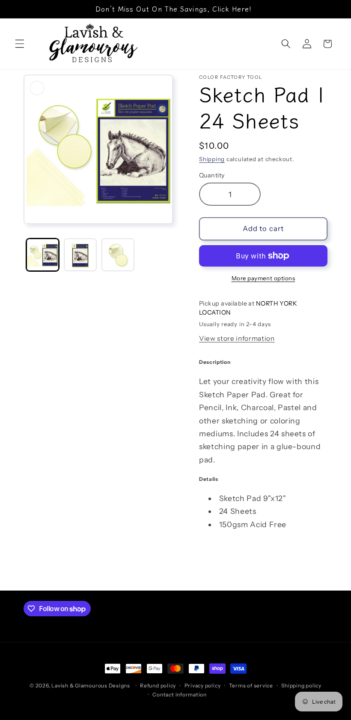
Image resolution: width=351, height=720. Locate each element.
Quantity (212, 175)
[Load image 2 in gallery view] (80, 254)
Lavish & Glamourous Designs (90, 685)
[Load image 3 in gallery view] (117, 254)
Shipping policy (301, 685)
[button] (19, 43)
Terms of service (251, 685)
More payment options (263, 278)
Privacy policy (202, 685)
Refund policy (158, 685)
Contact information (179, 694)
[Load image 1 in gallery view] (42, 254)
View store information (237, 338)
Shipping (212, 159)
